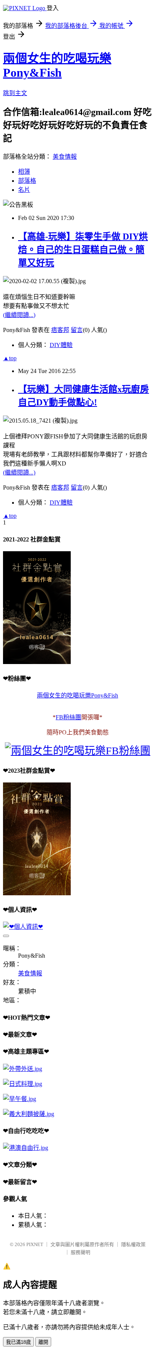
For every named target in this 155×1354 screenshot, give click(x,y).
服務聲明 (80, 1252)
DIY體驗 (61, 345)
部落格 (27, 180)
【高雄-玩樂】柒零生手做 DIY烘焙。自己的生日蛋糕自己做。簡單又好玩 (83, 250)
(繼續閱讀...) (19, 315)
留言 (77, 330)
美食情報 (65, 156)
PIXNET (34, 1244)
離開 (43, 1342)
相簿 (24, 171)
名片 (24, 189)
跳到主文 (15, 93)
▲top (10, 358)
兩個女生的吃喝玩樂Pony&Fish (77, 695)
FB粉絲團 (68, 717)
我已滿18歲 (18, 1342)
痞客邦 (60, 330)
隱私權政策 (133, 1244)
